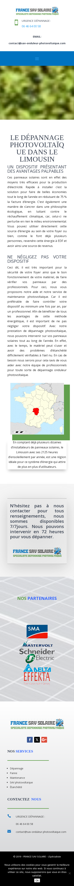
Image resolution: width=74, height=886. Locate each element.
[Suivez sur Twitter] (37, 740)
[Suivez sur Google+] (44, 740)
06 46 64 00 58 (31, 26)
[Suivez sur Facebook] (30, 740)
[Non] (69, 873)
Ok (37, 880)
